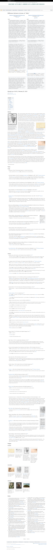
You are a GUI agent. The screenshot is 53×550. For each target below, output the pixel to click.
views (34, 149)
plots (22, 401)
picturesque (27, 376)
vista (33, 151)
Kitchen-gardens (37, 278)
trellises (27, 401)
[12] (38, 276)
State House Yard (25, 145)
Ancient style (28, 144)
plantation (11, 135)
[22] (32, 386)
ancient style (20, 143)
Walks (17, 262)
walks (35, 113)
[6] (38, 221)
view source (22, 15)
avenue (27, 114)
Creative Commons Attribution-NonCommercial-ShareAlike (15, 544)
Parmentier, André (11, 374)
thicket (21, 310)
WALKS (10, 327)
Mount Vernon (32, 233)
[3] (36, 189)
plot (9, 436)
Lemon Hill (20, 205)
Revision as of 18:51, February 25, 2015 (33, 15)
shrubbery (35, 236)
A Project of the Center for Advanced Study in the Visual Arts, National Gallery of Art (26, 2)
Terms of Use (7, 546)
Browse (26, 10)
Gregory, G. (10, 369)
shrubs (36, 294)
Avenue (41, 114)
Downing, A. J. (11, 420)
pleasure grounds (39, 137)
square (12, 268)
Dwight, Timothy (11, 195)
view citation (22, 128)
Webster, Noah (11, 386)
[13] (34, 286)
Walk (43, 114)
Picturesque (9, 147)
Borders (19, 279)
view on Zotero (22, 503)
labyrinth (14, 317)
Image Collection (15, 10)
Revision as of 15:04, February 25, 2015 (15, 15)
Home (4, 10)
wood (36, 324)
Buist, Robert (11, 408)
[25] (9, 421)
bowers (26, 430)
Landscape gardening (32, 146)
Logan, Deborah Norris (12, 248)
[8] (20, 234)
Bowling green (26, 139)
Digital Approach (20, 10)
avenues (19, 128)
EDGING (12, 295)
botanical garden (17, 134)
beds (19, 249)
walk (30, 114)
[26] (27, 433)
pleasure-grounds (23, 236)
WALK (10, 295)
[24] (31, 414)
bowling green (21, 139)
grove (35, 324)
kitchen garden (33, 415)
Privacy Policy (11, 546)
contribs (19, 16)
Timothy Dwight (32, 133)
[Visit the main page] (1, 10)
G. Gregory (36, 151)
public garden (18, 191)
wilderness (17, 317)
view (31, 153)
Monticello (14, 135)
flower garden (18, 409)
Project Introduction (8, 10)
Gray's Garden (21, 136)
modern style (42, 380)
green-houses (22, 237)
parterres (17, 249)
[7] (26, 227)
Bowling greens (32, 278)
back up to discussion (42, 175)
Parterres (29, 278)
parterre (24, 310)
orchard (23, 398)
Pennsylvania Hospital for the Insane (12, 138)
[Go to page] (51, 10)
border (28, 210)
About (29, 10)
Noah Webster (35, 115)
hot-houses (15, 237)
